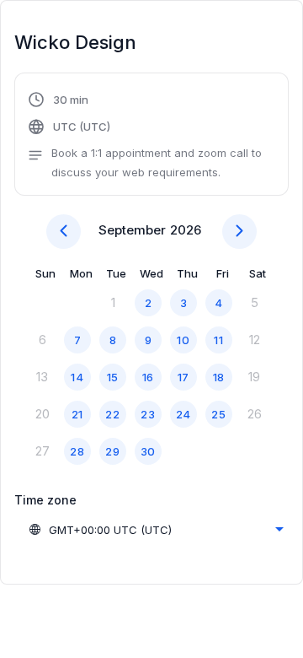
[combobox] (155, 530)
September (132, 230)
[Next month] (239, 231)
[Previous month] (63, 231)
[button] (151, 136)
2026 (185, 230)
